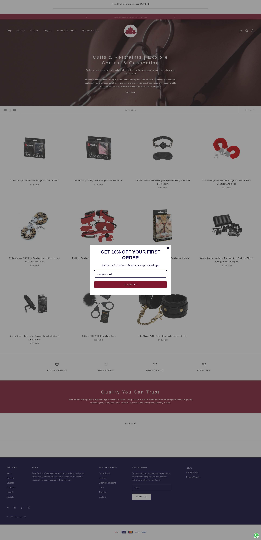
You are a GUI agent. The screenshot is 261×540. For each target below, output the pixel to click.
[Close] (168, 248)
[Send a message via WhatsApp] (256, 535)
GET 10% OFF (130, 284)
